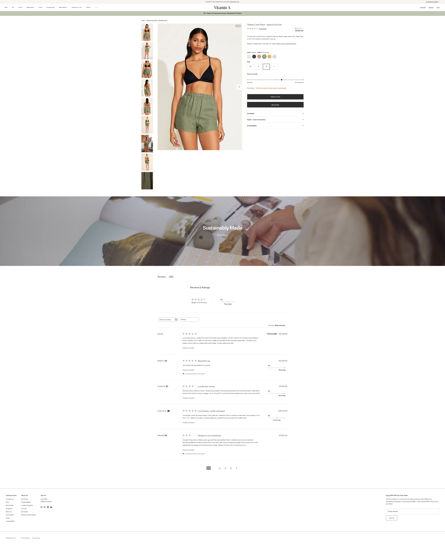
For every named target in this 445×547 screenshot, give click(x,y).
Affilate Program (46, 501)
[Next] (239, 86)
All (13, 7)
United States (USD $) (432, 2)
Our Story (24, 499)
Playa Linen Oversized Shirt (286, 44)
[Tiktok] (45, 507)
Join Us (391, 518)
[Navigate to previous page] (208, 468)
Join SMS (44, 499)
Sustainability (252, 126)
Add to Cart (275, 97)
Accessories (51, 7)
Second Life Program (28, 515)
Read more (239, 343)
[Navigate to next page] (236, 468)
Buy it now (275, 105)
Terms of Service (25, 538)
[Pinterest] (48, 507)
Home (143, 20)
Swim (20, 7)
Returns (8, 512)
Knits (40, 7)
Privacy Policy (36, 538)
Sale (96, 7)
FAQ (7, 502)
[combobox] (189, 319)
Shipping (9, 509)
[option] (200, 87)
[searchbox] (166, 319)
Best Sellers (63, 7)
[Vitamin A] (222, 7)
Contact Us (10, 499)
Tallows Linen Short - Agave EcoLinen (156, 20)
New (6, 7)
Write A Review (255, 302)
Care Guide (10, 515)
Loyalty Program (27, 505)
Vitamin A (13, 538)
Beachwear (30, 7)
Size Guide (252, 74)
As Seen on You (77, 7)
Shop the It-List (234, 2)
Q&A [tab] (171, 276)
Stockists (24, 512)
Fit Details (250, 114)
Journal (23, 509)
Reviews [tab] (162, 276)
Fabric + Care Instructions (256, 120)
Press (8, 518)
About (88, 7)
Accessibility (10, 521)
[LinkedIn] (51, 507)
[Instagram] (41, 507)
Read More (222, 235)
